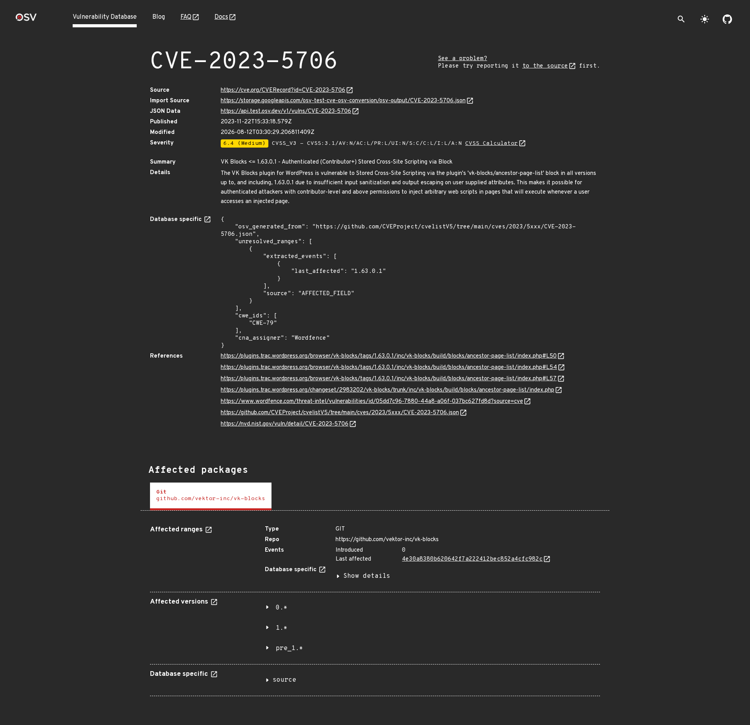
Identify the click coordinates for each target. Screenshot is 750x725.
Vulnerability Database (105, 17)
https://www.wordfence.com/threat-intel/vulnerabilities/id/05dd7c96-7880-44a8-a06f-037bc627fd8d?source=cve (372, 401)
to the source (545, 66)
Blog (158, 17)
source (284, 680)
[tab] (210, 496)
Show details (366, 576)
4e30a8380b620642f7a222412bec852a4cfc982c (472, 559)
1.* (282, 628)
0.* (282, 608)
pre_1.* (289, 648)
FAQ (185, 17)
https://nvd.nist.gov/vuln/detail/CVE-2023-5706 (284, 424)
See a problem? (462, 58)
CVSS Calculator (491, 143)
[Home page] (26, 19)
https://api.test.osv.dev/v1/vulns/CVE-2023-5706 (286, 111)
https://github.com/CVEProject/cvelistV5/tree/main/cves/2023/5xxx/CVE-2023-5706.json (340, 413)
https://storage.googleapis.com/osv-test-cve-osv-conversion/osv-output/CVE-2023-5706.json (343, 101)
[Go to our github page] (727, 19)
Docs (221, 17)
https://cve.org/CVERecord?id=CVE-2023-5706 (283, 90)
